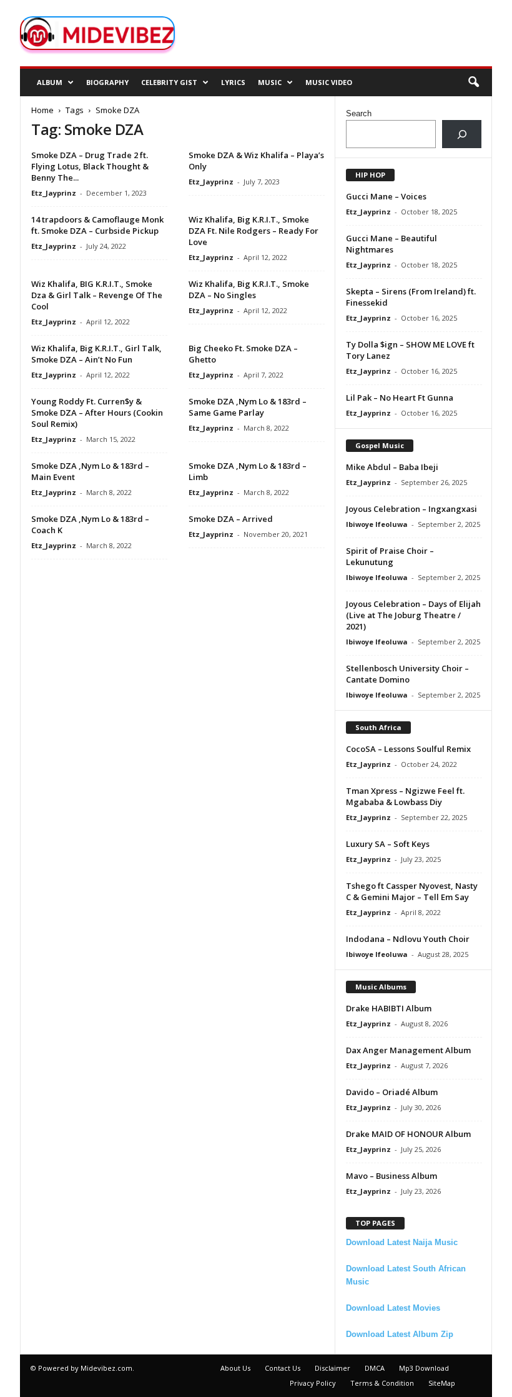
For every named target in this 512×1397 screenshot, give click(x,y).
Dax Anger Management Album (408, 1050)
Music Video (328, 82)
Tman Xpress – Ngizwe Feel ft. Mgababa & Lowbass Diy (405, 796)
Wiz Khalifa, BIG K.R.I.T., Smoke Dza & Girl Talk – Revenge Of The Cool (96, 295)
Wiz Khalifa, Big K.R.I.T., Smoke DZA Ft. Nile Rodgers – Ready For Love (253, 231)
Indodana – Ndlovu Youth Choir (408, 938)
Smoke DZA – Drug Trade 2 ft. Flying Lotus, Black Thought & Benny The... (90, 166)
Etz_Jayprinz (53, 193)
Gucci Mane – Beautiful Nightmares (391, 244)
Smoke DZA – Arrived (231, 518)
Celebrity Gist (169, 82)
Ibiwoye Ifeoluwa (377, 524)
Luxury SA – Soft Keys (388, 843)
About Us (235, 1368)
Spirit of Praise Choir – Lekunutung (390, 556)
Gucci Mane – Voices (386, 196)
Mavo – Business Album (391, 1175)
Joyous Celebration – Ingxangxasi (411, 508)
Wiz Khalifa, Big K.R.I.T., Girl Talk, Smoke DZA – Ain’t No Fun (96, 354)
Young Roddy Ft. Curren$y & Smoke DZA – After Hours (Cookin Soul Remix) (97, 412)
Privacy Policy (313, 1383)
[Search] (461, 134)
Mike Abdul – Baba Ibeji (392, 467)
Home (42, 110)
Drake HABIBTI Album (388, 1008)
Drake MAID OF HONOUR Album (408, 1133)
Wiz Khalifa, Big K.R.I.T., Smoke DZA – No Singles (249, 289)
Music (270, 82)
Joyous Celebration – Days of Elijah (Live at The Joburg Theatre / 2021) (413, 615)
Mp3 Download (424, 1368)
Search (359, 113)
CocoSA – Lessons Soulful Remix (408, 748)
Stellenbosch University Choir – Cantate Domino (407, 674)
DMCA (375, 1368)
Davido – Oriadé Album (392, 1092)
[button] (473, 82)
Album (49, 82)
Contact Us (282, 1368)
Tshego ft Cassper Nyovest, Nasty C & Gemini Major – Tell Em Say (412, 891)
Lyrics (233, 82)
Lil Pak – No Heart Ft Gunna (399, 397)
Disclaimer (332, 1368)
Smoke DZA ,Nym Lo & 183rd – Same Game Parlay (248, 407)
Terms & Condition (382, 1383)
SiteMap (441, 1383)
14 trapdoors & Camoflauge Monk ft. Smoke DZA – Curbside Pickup (97, 225)
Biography (107, 82)
